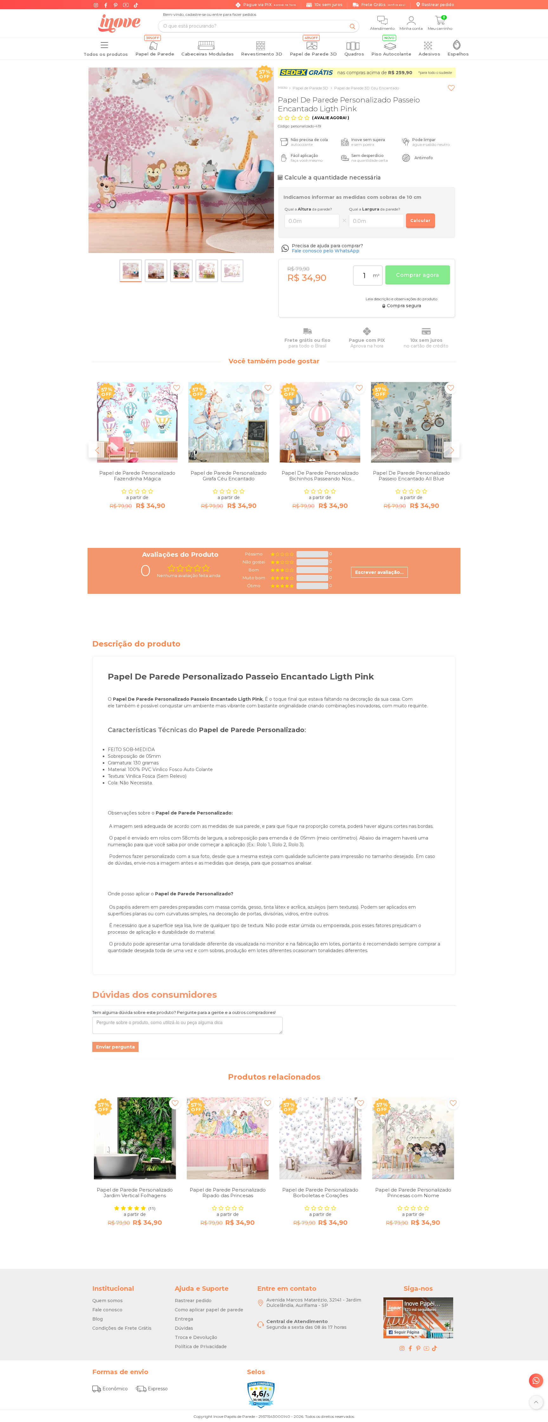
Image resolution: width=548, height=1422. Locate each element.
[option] (137, 457)
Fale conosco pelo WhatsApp (325, 250)
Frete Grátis (383, 4)
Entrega (184, 1319)
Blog (97, 1319)
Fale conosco (107, 1310)
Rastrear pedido (193, 1300)
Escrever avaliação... (379, 572)
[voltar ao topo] (536, 1402)
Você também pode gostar (274, 361)
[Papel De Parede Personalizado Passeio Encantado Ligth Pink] (181, 160)
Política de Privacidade (201, 1346)
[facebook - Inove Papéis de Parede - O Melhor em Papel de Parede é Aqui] (410, 1348)
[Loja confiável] (261, 1395)
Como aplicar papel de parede (209, 1310)
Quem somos (107, 1300)
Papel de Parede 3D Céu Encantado (365, 88)
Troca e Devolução (196, 1337)
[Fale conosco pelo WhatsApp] (536, 1380)
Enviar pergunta (115, 1047)
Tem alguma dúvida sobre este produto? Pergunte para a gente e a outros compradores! (184, 1012)
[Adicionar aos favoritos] (451, 87)
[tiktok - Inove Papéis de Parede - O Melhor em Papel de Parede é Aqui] (434, 1348)
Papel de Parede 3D (308, 88)
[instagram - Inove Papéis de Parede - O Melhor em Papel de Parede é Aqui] (402, 1348)
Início (282, 87)
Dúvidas (184, 1328)
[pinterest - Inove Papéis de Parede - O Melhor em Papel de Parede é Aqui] (418, 1348)
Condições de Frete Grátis (122, 1328)
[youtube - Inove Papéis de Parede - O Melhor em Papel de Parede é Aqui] (426, 1348)
